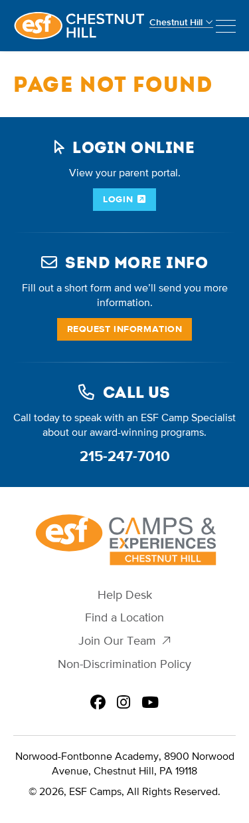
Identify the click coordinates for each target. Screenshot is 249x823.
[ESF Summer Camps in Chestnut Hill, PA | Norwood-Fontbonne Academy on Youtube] (150, 703)
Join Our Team (117, 641)
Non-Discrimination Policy (124, 664)
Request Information (125, 329)
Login (118, 199)
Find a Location (124, 617)
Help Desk (125, 595)
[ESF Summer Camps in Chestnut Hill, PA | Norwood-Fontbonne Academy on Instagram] (123, 703)
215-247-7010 (125, 456)
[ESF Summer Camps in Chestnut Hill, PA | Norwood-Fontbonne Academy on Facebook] (98, 703)
